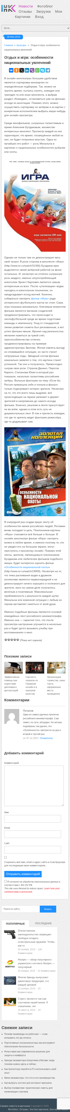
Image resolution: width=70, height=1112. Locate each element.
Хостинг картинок (39, 1109)
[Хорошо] (14, 639)
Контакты (55, 1109)
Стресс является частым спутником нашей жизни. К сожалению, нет (33, 1002)
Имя (6, 812)
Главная (8, 45)
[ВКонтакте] (11, 70)
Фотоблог (45, 6)
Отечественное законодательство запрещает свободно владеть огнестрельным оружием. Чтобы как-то (36, 938)
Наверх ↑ (65, 1109)
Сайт (7, 843)
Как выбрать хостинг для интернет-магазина (28, 1083)
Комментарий (11, 763)
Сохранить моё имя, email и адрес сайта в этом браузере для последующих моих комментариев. (34, 864)
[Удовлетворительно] (11, 639)
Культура (21, 45)
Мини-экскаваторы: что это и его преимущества (29, 1078)
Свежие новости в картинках (15, 1106)
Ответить (46, 738)
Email (7, 828)
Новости (26, 6)
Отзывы (25, 11)
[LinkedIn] (27, 70)
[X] (21, 70)
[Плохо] (8, 639)
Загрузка (43, 11)
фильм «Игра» (40, 298)
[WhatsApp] (37, 70)
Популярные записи (15, 924)
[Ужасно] (5, 639)
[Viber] (32, 70)
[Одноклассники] (16, 70)
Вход (39, 17)
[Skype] (42, 70)
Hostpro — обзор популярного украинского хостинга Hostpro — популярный (36, 963)
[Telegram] (48, 70)
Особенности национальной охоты (27, 567)
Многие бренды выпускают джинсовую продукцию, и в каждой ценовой (33, 981)
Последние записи (43, 924)
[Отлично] (17, 639)
